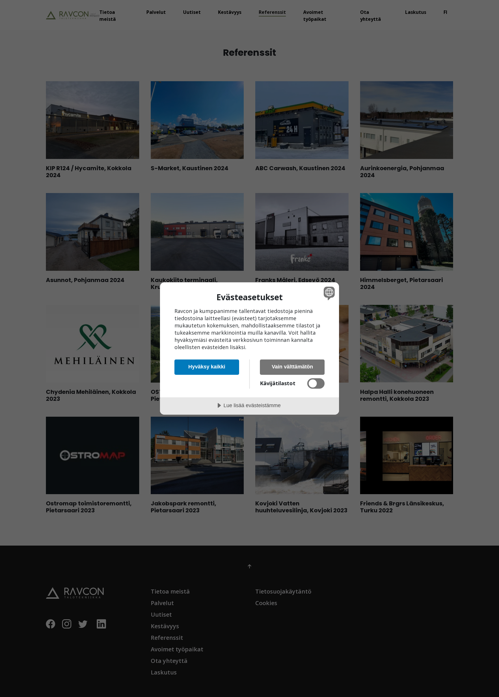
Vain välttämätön (292, 367)
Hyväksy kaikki (206, 367)
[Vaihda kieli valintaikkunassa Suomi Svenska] (328, 293)
